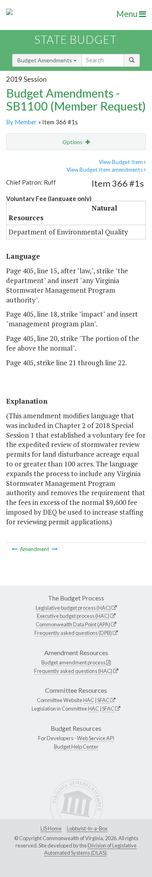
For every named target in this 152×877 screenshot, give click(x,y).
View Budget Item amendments (105, 169)
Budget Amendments (45, 60)
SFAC (103, 700)
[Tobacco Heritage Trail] (15, 549)
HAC (88, 700)
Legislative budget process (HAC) (73, 608)
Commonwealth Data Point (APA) (73, 624)
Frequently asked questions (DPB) (73, 633)
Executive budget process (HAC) (73, 616)
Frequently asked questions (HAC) (73, 671)
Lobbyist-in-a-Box (87, 828)
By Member (21, 122)
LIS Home (51, 828)
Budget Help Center (76, 746)
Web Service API (95, 738)
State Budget (75, 39)
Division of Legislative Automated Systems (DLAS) (90, 849)
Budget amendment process (73, 662)
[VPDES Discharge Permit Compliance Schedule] (55, 549)
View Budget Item (121, 162)
